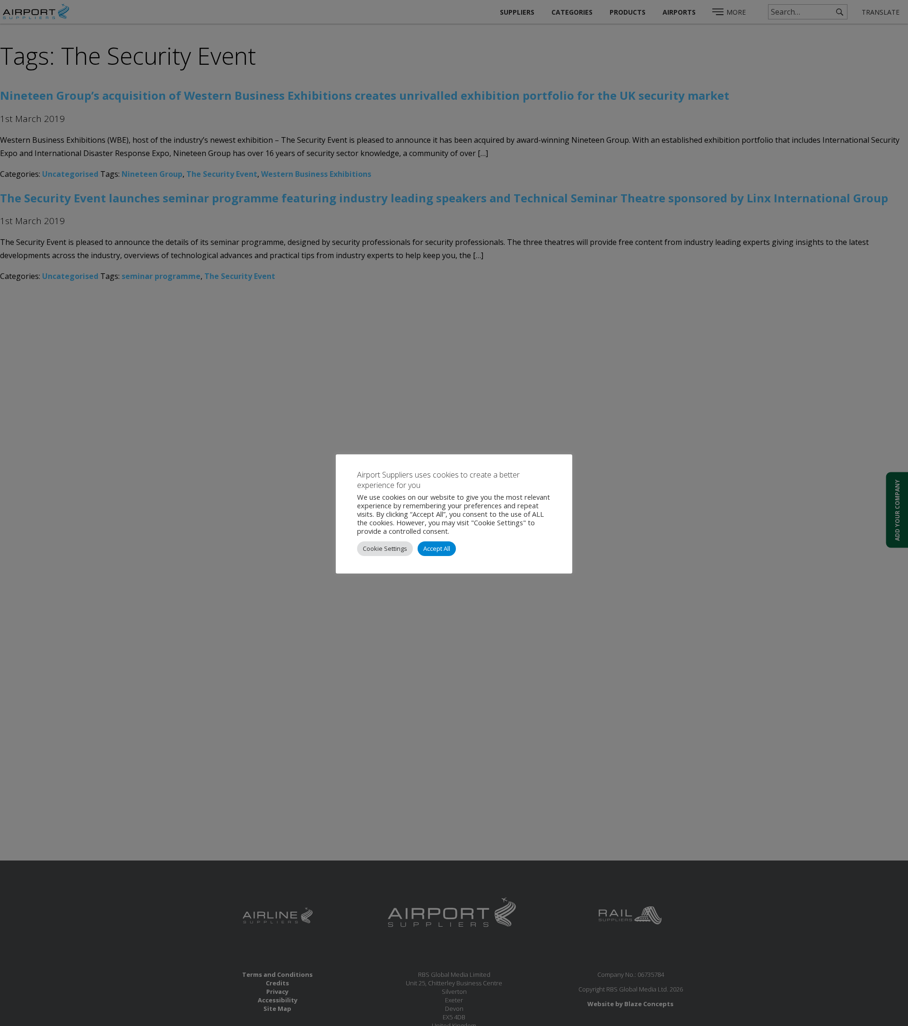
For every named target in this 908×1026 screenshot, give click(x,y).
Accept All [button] (436, 548)
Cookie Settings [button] (385, 548)
